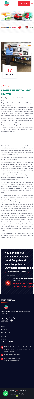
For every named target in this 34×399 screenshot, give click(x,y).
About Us (4, 329)
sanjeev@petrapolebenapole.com (12, 358)
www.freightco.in (15, 264)
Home (3, 326)
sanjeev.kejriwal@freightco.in (11, 360)
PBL (17, 391)
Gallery (4, 336)
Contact (4, 339)
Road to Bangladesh (7, 332)
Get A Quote (24, 3)
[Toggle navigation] (32, 3)
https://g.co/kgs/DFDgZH (8, 131)
